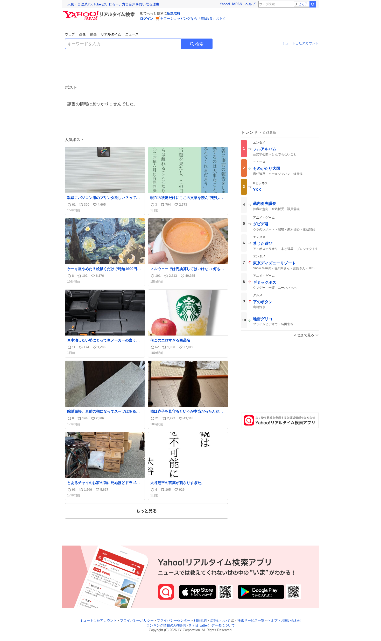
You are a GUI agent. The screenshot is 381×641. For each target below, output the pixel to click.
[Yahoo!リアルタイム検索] (99, 12)
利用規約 (200, 621)
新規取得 (173, 13)
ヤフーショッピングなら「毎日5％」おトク (193, 18)
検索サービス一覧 (250, 621)
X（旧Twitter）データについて (212, 625)
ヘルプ (250, 4)
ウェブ (70, 34)
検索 (199, 44)
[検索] (312, 4)
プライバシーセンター (173, 621)
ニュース (132, 34)
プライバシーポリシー (137, 621)
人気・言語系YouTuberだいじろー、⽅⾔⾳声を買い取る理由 (113, 4)
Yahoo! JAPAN (231, 4)
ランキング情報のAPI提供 (166, 625)
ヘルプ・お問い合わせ (284, 621)
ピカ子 (303, 4)
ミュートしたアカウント (300, 43)
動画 (93, 34)
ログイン (146, 18)
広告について (220, 621)
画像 (82, 34)
